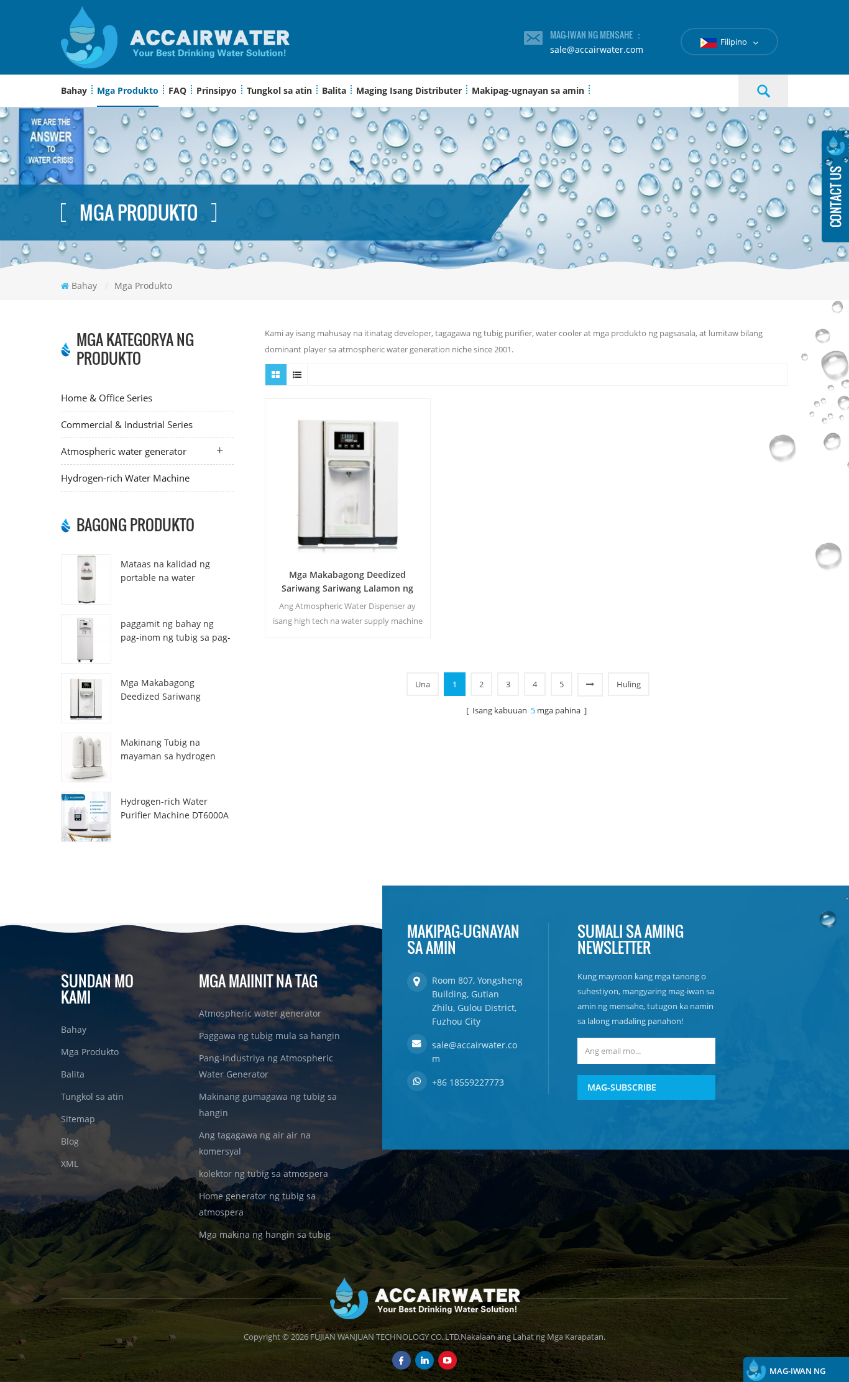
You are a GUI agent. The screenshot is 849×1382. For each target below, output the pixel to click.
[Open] (835, 186)
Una (422, 684)
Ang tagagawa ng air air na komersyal (255, 1143)
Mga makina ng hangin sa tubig (265, 1234)
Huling (629, 684)
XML (69, 1163)
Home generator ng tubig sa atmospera (257, 1204)
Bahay (74, 90)
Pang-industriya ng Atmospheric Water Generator (266, 1066)
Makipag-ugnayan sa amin (528, 90)
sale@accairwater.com (596, 49)
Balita (334, 90)
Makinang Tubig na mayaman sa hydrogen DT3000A (168, 749)
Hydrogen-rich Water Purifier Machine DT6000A (175, 808)
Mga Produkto (127, 90)
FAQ (177, 90)
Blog (70, 1141)
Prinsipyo (216, 90)
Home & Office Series (106, 397)
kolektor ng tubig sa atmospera (263, 1173)
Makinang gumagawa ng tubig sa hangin (268, 1105)
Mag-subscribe (621, 1087)
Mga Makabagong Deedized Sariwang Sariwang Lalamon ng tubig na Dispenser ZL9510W (165, 690)
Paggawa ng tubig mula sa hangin (269, 1035)
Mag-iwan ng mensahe (797, 1373)
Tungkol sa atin (279, 90)
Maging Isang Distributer (409, 90)
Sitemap (78, 1119)
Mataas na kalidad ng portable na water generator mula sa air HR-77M (174, 571)
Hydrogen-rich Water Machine (125, 478)
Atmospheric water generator (123, 451)
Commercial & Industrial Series (127, 424)
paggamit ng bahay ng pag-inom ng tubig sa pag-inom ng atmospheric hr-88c (176, 631)
